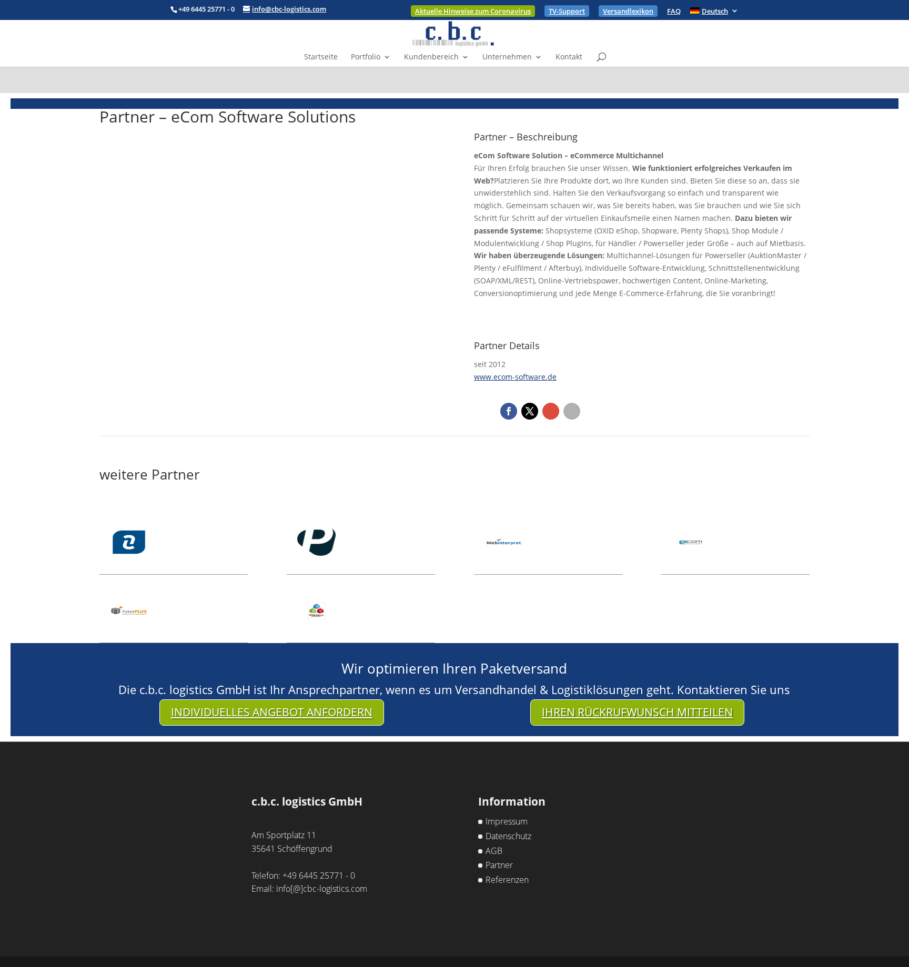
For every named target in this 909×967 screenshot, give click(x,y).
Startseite (321, 57)
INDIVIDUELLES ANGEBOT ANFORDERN (271, 712)
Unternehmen (507, 57)
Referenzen (507, 879)
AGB (494, 851)
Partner (499, 865)
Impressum (507, 821)
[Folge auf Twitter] (529, 411)
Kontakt (569, 57)
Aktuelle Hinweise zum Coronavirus (473, 11)
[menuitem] (714, 13)
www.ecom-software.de (515, 377)
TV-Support (567, 11)
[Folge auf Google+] (550, 411)
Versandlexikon (628, 11)
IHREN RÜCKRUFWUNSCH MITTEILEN (637, 712)
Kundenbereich (431, 57)
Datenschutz (508, 836)
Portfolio (365, 57)
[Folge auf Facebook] (508, 411)
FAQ (674, 12)
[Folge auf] (571, 411)
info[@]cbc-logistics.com (321, 888)
